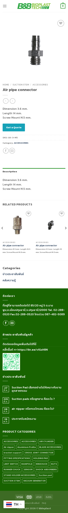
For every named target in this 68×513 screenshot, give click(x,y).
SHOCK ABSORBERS (46, 469)
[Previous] (2, 235)
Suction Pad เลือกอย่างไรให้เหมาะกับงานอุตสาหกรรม (36, 389)
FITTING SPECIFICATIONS (17, 458)
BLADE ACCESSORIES (50, 447)
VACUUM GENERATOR (34, 480)
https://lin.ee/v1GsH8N (32, 349)
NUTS (54, 464)
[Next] (65, 235)
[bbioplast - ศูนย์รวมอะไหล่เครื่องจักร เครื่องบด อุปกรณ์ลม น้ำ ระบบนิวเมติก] (34, 6)
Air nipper (9, 447)
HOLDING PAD (40, 458)
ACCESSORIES (40, 84)
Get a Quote (13, 127)
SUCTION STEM (21, 84)
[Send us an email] (12, 323)
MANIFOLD (26, 464)
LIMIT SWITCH (11, 464)
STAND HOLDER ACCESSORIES (19, 475)
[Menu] (5, 6)
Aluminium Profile (26, 447)
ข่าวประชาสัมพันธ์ (13, 274)
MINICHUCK (42, 464)
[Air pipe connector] (17, 225)
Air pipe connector (13, 245)
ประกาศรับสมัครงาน (24, 418)
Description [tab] (10, 171)
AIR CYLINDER (46, 441)
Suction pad (45, 475)
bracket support (12, 452)
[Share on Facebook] (6, 151)
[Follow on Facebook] (6, 323)
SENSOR (28, 469)
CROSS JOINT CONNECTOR (39, 452)
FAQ (44, 503)
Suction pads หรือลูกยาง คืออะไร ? (33, 399)
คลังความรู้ (9, 280)
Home (6, 84)
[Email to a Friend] (12, 151)
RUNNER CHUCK (12, 469)
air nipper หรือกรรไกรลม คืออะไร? (33, 408)
